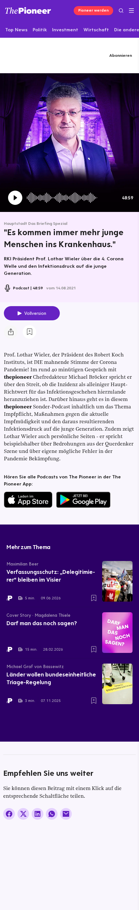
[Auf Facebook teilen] (9, 814)
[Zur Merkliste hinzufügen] (29, 332)
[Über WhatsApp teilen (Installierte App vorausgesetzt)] (52, 814)
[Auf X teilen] (23, 814)
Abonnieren (120, 55)
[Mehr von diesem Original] (34, 55)
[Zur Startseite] (28, 10)
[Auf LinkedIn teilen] (37, 814)
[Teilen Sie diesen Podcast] (10, 332)
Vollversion (35, 313)
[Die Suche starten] (121, 10)
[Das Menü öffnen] (131, 10)
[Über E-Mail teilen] (66, 814)
